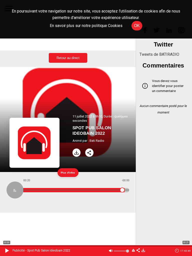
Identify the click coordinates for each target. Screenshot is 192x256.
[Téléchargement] (76, 152)
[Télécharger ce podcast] (143, 250)
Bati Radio (97, 140)
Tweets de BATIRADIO (159, 54)
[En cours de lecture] (15, 190)
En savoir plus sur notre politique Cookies (86, 25)
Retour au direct (68, 58)
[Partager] (89, 152)
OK (137, 26)
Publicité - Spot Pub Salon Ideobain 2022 (41, 250)
